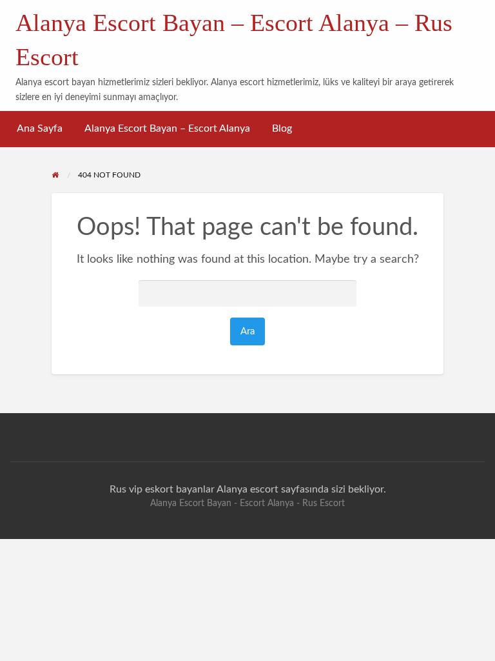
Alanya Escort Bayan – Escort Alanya (167, 129)
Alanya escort (247, 489)
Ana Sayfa (40, 129)
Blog (282, 129)
